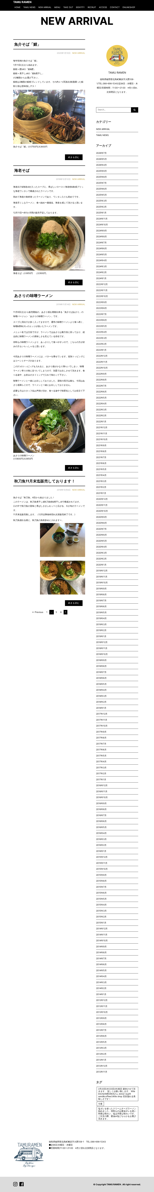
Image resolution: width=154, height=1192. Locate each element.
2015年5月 (101, 898)
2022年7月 (101, 385)
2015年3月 (101, 910)
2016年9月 (101, 803)
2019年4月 (101, 618)
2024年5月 (101, 254)
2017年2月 (101, 773)
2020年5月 (101, 541)
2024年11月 (102, 218)
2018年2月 (101, 702)
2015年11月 (101, 863)
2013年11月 (101, 1006)
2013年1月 (101, 1059)
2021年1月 (101, 493)
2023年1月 (101, 350)
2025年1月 (101, 212)
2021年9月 (101, 445)
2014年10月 (102, 940)
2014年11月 (101, 934)
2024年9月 (101, 230)
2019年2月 (101, 630)
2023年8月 (101, 308)
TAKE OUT (68, 7)
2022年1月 (101, 421)
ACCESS (103, 7)
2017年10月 (102, 725)
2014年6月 (101, 964)
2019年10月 (102, 582)
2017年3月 (101, 767)
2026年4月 (101, 165)
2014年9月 (101, 946)
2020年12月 (102, 499)
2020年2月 (101, 558)
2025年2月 (101, 206)
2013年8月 (101, 1024)
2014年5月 (101, 970)
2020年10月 (102, 511)
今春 (100, 1103)
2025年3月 (101, 200)
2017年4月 (101, 761)
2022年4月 (101, 403)
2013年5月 (101, 1042)
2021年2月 (101, 487)
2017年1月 (101, 779)
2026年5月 (101, 159)
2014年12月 (102, 928)
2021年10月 (102, 439)
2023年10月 (102, 296)
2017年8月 (101, 737)
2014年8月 (101, 952)
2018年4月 (101, 690)
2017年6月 (101, 749)
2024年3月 (101, 266)
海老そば (22, 170)
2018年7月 (101, 672)
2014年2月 (101, 988)
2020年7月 (101, 529)
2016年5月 (101, 827)
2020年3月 (101, 552)
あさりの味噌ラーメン (33, 295)
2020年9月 (101, 517)
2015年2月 (101, 916)
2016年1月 (101, 851)
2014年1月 (101, 994)
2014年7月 (101, 958)
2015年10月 (102, 869)
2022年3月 (101, 409)
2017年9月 (101, 731)
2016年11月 (101, 791)
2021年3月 (101, 481)
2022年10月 (102, 367)
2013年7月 (101, 1030)
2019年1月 (101, 636)
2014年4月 (101, 976)
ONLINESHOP (128, 7)
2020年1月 (101, 564)
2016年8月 (101, 809)
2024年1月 (101, 278)
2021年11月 (101, 433)
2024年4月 (101, 260)
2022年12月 (102, 355)
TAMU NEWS (29, 7)
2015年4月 (101, 904)
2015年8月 (101, 881)
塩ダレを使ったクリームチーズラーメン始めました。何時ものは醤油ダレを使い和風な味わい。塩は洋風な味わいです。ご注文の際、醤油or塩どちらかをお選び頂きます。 (117, 1113)
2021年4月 (101, 475)
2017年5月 (101, 755)
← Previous (37, 612)
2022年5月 (101, 397)
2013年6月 (101, 1036)
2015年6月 (101, 892)
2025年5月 (101, 194)
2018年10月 (102, 654)
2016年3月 (101, 839)
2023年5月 (101, 326)
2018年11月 (101, 648)
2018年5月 (101, 684)
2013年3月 (101, 1048)
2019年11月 (101, 576)
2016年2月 (101, 845)
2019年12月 (102, 570)
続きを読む (73, 157)
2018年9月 (101, 660)
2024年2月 (101, 272)
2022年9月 (101, 373)
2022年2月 (101, 415)
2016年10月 (102, 797)
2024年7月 (101, 242)
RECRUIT (92, 7)
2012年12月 (101, 1066)
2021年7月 (101, 457)
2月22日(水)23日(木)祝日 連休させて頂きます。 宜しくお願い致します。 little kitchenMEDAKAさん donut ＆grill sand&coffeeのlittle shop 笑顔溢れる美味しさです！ (117, 1093)
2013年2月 (101, 1054)
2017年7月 (101, 743)
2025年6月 (101, 188)
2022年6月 (101, 391)
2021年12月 (101, 427)
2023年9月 (101, 302)
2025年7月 (101, 183)
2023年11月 (102, 290)
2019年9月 (101, 588)
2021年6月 (101, 463)
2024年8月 (101, 236)
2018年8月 (101, 666)
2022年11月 (101, 362)
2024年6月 (101, 248)
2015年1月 (101, 922)
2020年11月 (102, 505)
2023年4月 (101, 332)
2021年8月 (101, 451)
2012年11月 (101, 1071)
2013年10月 (102, 1012)
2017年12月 (101, 713)
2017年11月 (101, 719)
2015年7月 (101, 887)
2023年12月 (102, 284)
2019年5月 (101, 612)
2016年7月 (101, 815)
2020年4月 (101, 546)
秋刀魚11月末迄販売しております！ (44, 481)
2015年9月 (101, 875)
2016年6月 (101, 821)
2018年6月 (101, 678)
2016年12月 (102, 785)
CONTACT (115, 7)
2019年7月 (101, 600)
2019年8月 (101, 594)
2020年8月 (101, 523)
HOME (17, 7)
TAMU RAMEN (22, 2)
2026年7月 (101, 153)
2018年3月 (101, 696)
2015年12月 (102, 857)
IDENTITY (80, 7)
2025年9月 (101, 171)
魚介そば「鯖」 (27, 44)
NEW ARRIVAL (44, 7)
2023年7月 (101, 314)
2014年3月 (101, 982)
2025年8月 (101, 177)
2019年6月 (101, 606)
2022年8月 (101, 379)
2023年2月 (101, 344)
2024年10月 (102, 224)
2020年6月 (101, 534)
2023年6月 (101, 320)
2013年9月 (101, 1018)
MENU (57, 7)
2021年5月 (101, 469)
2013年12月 (102, 1000)
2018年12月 (102, 642)
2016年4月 (101, 833)
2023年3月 (101, 338)
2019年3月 (101, 624)
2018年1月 (101, 708)
